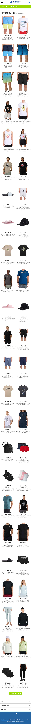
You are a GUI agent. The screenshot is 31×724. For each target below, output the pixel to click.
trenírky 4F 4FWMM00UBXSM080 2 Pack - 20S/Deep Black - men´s (23, 573)
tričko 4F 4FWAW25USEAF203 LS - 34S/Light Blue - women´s (23, 601)
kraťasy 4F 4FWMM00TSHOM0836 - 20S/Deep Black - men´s (23, 348)
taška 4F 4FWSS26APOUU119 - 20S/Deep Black (8, 460)
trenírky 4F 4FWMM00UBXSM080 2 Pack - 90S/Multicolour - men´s (23, 461)
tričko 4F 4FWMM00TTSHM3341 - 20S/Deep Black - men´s (7, 601)
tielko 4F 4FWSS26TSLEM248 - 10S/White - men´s (8, 150)
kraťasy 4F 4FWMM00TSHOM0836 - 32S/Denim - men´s (8, 376)
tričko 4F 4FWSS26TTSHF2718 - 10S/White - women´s (23, 150)
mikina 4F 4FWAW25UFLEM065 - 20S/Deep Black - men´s (23, 629)
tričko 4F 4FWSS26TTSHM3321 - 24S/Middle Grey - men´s (8, 291)
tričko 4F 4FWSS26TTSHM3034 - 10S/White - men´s (23, 38)
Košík (29, 2)
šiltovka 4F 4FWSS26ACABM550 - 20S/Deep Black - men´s (23, 235)
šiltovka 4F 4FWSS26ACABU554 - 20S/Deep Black (23, 320)
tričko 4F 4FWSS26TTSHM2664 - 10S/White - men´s (8, 432)
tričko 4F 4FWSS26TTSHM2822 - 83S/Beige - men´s (8, 263)
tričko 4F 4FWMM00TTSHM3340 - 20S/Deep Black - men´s (7, 545)
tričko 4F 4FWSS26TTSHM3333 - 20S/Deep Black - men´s (23, 178)
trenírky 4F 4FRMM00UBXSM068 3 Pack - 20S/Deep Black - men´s (8, 686)
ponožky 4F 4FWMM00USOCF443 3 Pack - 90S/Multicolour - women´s (23, 489)
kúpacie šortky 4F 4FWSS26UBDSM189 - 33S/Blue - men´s (8, 66)
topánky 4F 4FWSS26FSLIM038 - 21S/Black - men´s (8, 573)
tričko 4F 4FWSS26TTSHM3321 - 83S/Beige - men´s (8, 404)
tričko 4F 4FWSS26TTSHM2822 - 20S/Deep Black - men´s (23, 263)
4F (14, 12)
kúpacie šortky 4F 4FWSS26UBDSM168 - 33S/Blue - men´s (8, 95)
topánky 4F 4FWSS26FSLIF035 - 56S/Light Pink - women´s (8, 235)
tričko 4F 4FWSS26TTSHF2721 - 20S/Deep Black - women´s (8, 122)
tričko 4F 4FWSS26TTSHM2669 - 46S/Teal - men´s (8, 516)
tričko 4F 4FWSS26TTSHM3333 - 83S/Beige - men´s (8, 178)
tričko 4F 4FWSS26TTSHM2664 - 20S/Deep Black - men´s (23, 516)
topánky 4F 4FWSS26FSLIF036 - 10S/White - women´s (8, 206)
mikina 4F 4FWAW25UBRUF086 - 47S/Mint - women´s (23, 657)
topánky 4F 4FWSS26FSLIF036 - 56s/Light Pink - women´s (8, 319)
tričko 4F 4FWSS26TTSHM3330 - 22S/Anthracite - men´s (23, 404)
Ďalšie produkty (15, 693)
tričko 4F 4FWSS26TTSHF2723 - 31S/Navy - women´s (23, 432)
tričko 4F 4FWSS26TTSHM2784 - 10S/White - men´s (23, 122)
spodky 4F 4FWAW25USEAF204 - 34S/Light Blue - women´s (8, 630)
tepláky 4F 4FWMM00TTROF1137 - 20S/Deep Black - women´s (23, 686)
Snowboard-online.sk (15, 2)
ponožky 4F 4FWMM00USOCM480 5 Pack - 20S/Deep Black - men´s (8, 489)
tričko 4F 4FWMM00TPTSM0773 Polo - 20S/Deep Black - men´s (8, 347)
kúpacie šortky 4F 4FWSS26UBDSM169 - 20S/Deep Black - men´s (23, 95)
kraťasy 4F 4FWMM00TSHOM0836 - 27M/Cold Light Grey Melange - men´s (23, 207)
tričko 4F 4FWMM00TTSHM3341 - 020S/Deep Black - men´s (23, 545)
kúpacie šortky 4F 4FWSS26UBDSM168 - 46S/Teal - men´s (23, 66)
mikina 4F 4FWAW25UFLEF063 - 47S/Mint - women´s (8, 657)
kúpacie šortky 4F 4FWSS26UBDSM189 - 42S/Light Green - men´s (7, 38)
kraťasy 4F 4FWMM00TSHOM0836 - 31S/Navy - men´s (23, 376)
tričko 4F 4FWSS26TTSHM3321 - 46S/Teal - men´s (23, 291)
